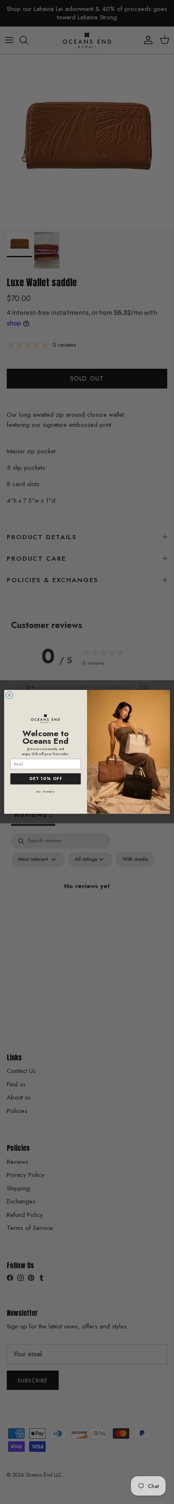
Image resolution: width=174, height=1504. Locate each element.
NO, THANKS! (45, 792)
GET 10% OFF (45, 779)
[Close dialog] (9, 695)
